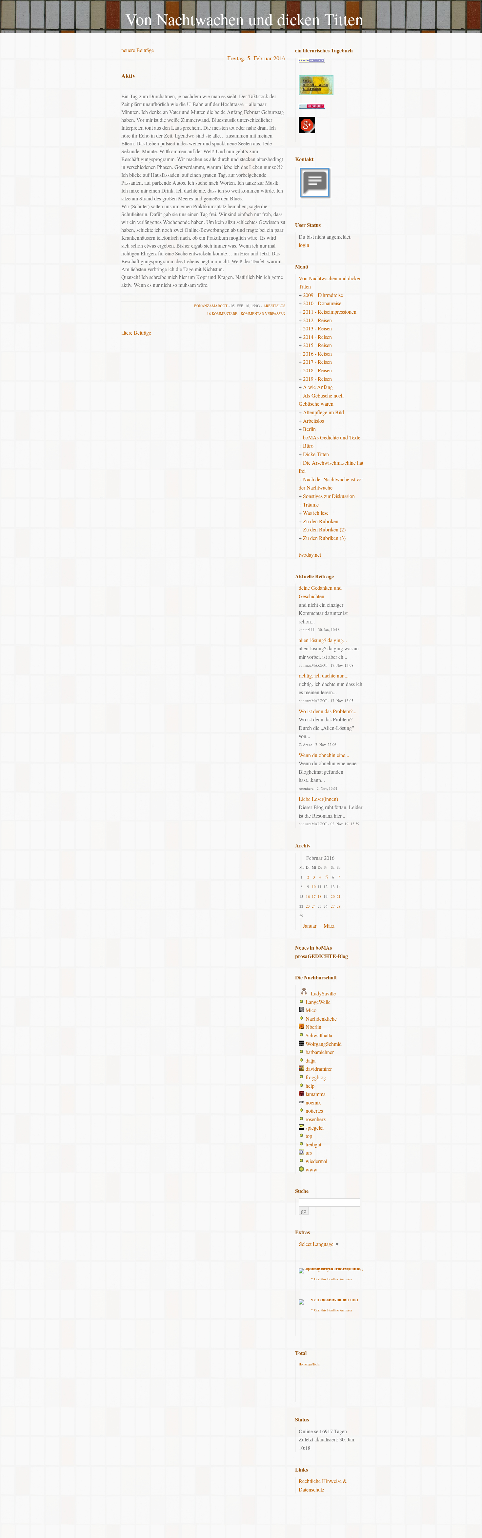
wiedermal (316, 1161)
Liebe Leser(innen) (318, 798)
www (311, 1169)
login (304, 244)
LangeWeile (318, 1001)
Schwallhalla (319, 1035)
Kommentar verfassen (263, 313)
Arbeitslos (274, 305)
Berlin (309, 428)
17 (314, 896)
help (310, 1085)
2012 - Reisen (317, 320)
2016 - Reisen (317, 353)
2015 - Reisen (317, 345)
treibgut (313, 1144)
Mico (311, 1010)
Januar (309, 925)
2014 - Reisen (317, 336)
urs (309, 1152)
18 (320, 896)
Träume (311, 504)
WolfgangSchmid (324, 1043)
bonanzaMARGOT (211, 305)
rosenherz (316, 1119)
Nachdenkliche (321, 1018)
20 (333, 896)
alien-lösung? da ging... (323, 640)
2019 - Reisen (317, 378)
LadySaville (323, 993)
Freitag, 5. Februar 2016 (256, 58)
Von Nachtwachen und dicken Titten (244, 19)
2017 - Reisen (317, 361)
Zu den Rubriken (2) (324, 529)
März (329, 925)
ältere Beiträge (136, 332)
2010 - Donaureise (322, 303)
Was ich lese (316, 512)
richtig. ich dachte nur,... (324, 675)
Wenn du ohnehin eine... (324, 754)
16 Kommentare (222, 313)
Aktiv (128, 75)
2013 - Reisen (317, 328)
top (309, 1135)
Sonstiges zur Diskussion (329, 495)
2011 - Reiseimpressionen (329, 311)
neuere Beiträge (137, 49)
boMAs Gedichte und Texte (331, 437)
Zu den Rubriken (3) (324, 537)
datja (310, 1060)
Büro (308, 445)
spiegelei (315, 1127)
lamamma (316, 1093)
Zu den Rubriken (320, 521)
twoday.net (310, 554)
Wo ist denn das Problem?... (327, 711)
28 (339, 906)
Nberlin (313, 1026)
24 (314, 906)
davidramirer (319, 1068)
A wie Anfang (318, 386)
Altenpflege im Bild (323, 412)
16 (308, 896)
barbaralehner (320, 1051)
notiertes (314, 1110)
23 (308, 906)
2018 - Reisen (317, 370)
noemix (313, 1102)
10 (314, 886)
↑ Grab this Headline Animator (331, 1279)
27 (333, 906)
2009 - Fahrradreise (323, 294)
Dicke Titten (316, 454)
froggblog (316, 1077)
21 (339, 896)
